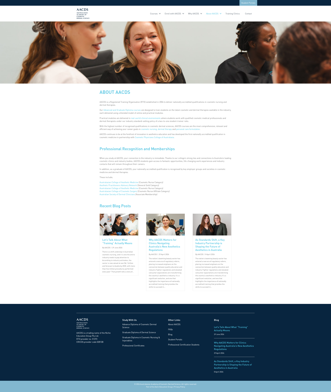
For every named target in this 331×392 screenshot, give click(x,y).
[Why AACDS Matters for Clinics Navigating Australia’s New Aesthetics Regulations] (165, 224)
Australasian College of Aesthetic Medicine (119, 182)
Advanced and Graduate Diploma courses (122, 110)
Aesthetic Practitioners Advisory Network (118, 185)
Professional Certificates (133, 345)
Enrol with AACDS (173, 13)
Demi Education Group (164, 387)
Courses (154, 13)
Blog (170, 334)
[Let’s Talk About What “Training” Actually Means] (119, 224)
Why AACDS (193, 13)
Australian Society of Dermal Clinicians (117, 194)
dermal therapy (165, 129)
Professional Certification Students (183, 344)
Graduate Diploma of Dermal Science (139, 332)
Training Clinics (232, 13)
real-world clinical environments (146, 118)
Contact (248, 13)
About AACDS (212, 13)
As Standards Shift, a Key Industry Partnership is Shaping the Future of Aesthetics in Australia (210, 245)
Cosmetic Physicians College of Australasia (154, 137)
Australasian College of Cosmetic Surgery (118, 191)
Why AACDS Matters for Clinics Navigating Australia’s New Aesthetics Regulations (164, 245)
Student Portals (248, 2)
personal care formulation (188, 129)
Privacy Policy (179, 387)
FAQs (170, 329)
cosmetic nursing (149, 129)
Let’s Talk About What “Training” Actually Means (117, 241)
